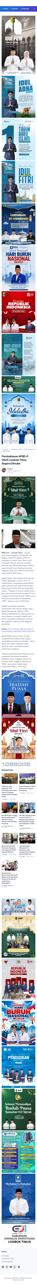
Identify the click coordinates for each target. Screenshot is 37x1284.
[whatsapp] (15, 764)
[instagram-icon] (7, 1267)
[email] (28, 764)
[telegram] (20, 764)
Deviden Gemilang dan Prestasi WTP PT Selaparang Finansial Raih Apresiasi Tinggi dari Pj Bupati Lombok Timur (27, 820)
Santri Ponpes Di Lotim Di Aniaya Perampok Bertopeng (27, 788)
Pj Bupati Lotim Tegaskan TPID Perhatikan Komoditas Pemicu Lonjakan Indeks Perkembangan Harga (9, 791)
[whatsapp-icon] (15, 1267)
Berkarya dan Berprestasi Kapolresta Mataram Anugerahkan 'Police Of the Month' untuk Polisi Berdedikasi (10, 878)
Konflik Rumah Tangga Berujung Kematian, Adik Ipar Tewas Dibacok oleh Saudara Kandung (9, 819)
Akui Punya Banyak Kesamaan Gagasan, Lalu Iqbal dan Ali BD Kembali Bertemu (9, 849)
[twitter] (11, 764)
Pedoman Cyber (8, 1259)
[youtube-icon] (11, 1267)
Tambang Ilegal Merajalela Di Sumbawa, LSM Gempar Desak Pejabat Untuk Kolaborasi (27, 850)
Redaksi (6, 1256)
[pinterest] (24, 764)
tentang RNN (7, 1261)
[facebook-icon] (3, 1267)
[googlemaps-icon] (19, 1267)
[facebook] (7, 764)
